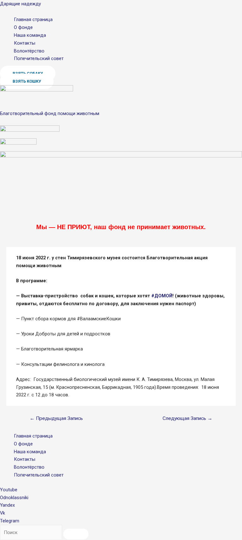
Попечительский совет (39, 58)
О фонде (23, 27)
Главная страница (33, 19)
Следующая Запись (187, 418)
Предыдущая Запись (56, 418)
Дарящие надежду (20, 4)
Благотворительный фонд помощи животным (49, 113)
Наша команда (30, 35)
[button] (27, 81)
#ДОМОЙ (161, 296)
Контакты (24, 43)
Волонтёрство (29, 51)
